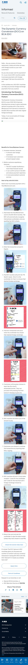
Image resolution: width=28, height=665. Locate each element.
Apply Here (14, 566)
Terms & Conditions (14, 573)
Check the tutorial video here (14, 545)
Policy (14, 637)
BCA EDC (4, 38)
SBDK (3, 637)
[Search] (21, 2)
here (3, 654)
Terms (24, 637)
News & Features (8, 13)
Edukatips (21, 13)
